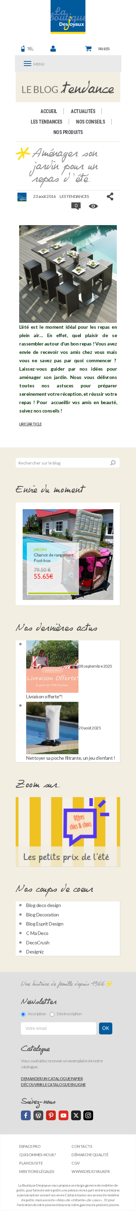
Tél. (30, 48)
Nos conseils (90, 122)
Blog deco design (43, 905)
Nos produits (68, 132)
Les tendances (46, 122)
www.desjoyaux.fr (90, 1171)
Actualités (83, 111)
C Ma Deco (37, 933)
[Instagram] (88, 1115)
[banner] (68, 17)
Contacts (81, 1146)
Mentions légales (36, 1171)
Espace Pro (29, 1146)
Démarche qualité (89, 1154)
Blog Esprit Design (44, 924)
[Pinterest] (51, 1115)
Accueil (48, 111)
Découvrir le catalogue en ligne (53, 1084)
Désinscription (69, 1013)
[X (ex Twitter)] (76, 1115)
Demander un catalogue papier (52, 1078)
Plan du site (31, 1163)
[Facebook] (26, 1115)
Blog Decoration (42, 914)
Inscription (37, 1013)
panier (104, 48)
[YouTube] (63, 1115)
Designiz (34, 951)
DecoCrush (38, 942)
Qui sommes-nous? (37, 1154)
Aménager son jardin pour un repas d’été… (65, 166)
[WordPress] (38, 1115)
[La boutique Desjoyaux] (68, 87)
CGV (75, 1163)
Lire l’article (30, 424)
